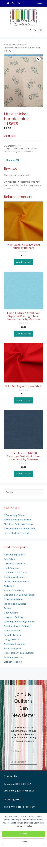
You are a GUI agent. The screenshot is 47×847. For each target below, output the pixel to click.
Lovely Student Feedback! (17, 532)
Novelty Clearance (15, 563)
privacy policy (26, 826)
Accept (23, 833)
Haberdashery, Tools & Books (19, 652)
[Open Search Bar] (35, 30)
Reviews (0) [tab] (12, 160)
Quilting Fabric (16, 151)
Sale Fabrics (17, 44)
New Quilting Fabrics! (15, 554)
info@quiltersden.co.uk (22, 790)
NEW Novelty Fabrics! (15, 515)
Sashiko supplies (12, 648)
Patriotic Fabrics (12, 634)
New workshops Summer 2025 (19, 528)
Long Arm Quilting (13, 617)
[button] (38, 59)
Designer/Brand (12, 639)
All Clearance (19, 148)
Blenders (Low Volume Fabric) (19, 594)
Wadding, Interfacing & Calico (19, 621)
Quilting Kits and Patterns (17, 626)
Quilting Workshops (14, 576)
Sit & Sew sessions (13, 657)
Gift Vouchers (11, 612)
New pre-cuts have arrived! (17, 519)
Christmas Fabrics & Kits (16, 581)
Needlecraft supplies (14, 643)
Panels (7, 608)
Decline (23, 841)
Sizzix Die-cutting (13, 661)
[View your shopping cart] (30, 30)
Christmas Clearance (16, 572)
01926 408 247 (23, 783)
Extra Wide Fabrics (13, 599)
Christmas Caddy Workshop (18, 524)
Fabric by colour (12, 630)
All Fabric (29, 148)
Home (7, 44)
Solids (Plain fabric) (14, 590)
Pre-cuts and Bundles (15, 603)
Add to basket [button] (23, 261)
